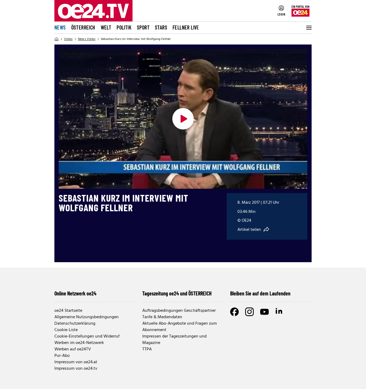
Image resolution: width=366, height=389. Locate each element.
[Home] (56, 39)
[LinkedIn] (279, 312)
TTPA (147, 349)
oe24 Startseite (68, 310)
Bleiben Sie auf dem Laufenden (260, 293)
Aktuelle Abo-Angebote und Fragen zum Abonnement (179, 327)
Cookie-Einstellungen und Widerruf (86, 336)
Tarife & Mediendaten (162, 317)
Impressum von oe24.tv (75, 368)
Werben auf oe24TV (72, 349)
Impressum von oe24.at (75, 362)
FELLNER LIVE (186, 27)
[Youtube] (264, 312)
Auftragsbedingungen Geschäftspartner (179, 310)
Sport (143, 27)
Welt (106, 27)
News (60, 27)
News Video (86, 39)
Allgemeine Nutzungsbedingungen (86, 317)
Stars (161, 27)
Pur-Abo (62, 355)
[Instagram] (249, 312)
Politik (124, 27)
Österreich (83, 27)
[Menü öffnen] (308, 27)
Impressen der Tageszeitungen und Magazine (174, 339)
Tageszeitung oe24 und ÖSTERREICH (177, 293)
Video (68, 39)
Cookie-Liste (66, 330)
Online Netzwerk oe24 (75, 293)
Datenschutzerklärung (74, 323)
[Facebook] (234, 312)
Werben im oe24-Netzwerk (79, 342)
